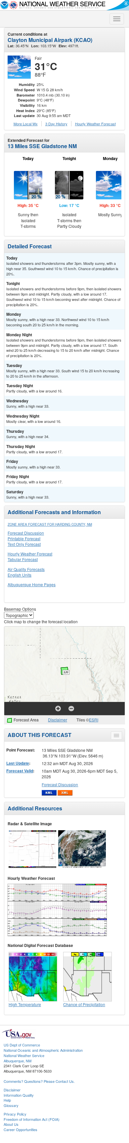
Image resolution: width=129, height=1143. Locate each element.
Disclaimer (57, 719)
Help (7, 1100)
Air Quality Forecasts (26, 569)
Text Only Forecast (24, 544)
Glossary (11, 1105)
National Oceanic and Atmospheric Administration (43, 1050)
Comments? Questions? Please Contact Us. (39, 1081)
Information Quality (19, 1095)
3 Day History (56, 123)
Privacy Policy (15, 1114)
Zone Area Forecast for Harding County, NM (50, 524)
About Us (11, 1124)
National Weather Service (24, 1055)
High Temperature (25, 1004)
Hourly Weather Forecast (30, 553)
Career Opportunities (20, 1129)
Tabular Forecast (23, 559)
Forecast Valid (19, 771)
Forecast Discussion (26, 533)
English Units (19, 575)
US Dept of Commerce (22, 1044)
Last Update (17, 763)
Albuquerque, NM (17, 1060)
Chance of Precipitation (84, 1004)
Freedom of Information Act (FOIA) (32, 1119)
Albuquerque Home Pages (32, 584)
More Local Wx (26, 123)
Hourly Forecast (95, 123)
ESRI (93, 719)
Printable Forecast (24, 538)
